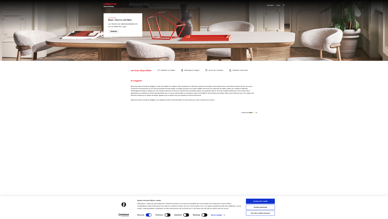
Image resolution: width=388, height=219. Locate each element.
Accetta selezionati (260, 207)
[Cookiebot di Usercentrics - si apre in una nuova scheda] (124, 215)
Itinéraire (113, 31)
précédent (270, 5)
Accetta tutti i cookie (260, 201)
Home (278, 5)
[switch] (167, 215)
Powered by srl (249, 112)
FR (283, 5)
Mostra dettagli (216, 215)
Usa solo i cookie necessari (260, 213)
